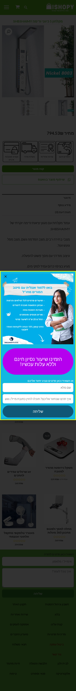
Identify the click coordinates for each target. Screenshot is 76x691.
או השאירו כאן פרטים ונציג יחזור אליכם (50, 380)
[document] (38, 345)
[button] (5, 276)
